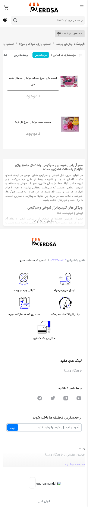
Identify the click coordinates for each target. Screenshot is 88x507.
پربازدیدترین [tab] (21, 55)
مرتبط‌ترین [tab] (41, 55)
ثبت (12, 428)
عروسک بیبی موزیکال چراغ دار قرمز (33, 122)
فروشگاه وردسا (73, 371)
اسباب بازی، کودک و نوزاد (34, 44)
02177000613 (58, 260)
